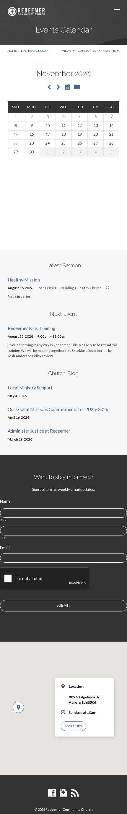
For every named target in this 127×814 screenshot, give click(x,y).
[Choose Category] (77, 87)
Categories (87, 50)
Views (67, 50)
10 (47, 126)
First (4, 520)
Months (109, 50)
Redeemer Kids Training (32, 328)
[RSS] (75, 793)
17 (47, 134)
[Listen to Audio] (107, 287)
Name (5, 501)
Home (12, 50)
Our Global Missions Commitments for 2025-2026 (58, 409)
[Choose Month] (67, 87)
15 (16, 134)
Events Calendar (34, 50)
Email (5, 547)
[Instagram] (63, 793)
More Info (73, 726)
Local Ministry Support (30, 387)
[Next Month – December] (58, 87)
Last (3, 538)
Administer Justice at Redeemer (39, 430)
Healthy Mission (24, 279)
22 (16, 143)
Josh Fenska (46, 288)
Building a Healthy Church (81, 288)
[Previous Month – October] (49, 87)
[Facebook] (52, 793)
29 (16, 152)
